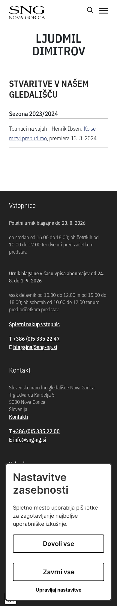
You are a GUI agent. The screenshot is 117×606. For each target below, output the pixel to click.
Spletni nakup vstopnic (34, 324)
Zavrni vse (58, 572)
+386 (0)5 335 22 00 (36, 431)
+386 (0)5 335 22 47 (36, 338)
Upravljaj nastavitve (59, 590)
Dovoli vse (58, 543)
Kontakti (18, 416)
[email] (35, 347)
